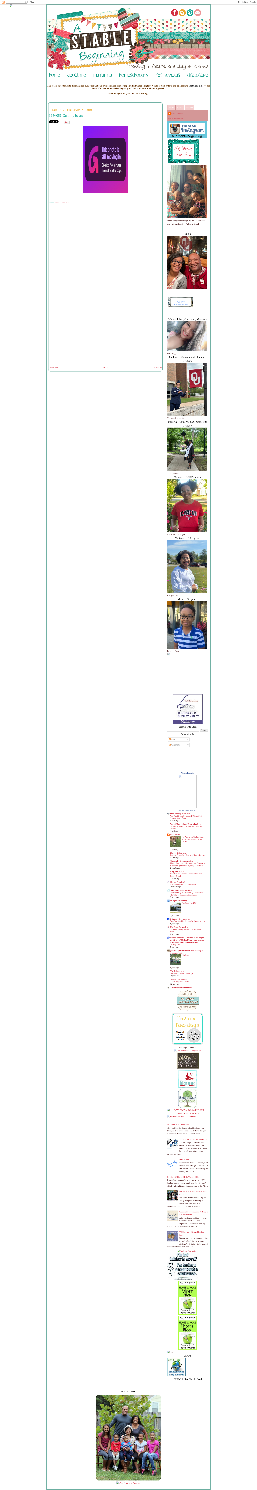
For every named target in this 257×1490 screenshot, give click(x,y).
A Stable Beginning (177, 113)
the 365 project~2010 (62, 202)
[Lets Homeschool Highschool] (187, 1050)
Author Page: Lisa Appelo (179, 982)
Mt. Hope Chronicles (179, 927)
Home (105, 367)
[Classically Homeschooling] (188, 1044)
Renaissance (175, 835)
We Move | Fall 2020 (189, 903)
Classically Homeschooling (181, 861)
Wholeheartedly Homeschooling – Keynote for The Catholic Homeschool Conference (186, 894)
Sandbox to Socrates (178, 979)
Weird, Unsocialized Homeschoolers (185, 824)
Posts (173, 739)
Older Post (157, 367)
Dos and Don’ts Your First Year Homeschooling (187, 855)
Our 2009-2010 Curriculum (178, 1125)
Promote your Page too (187, 810)
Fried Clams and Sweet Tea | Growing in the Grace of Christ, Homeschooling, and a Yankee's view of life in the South (187, 940)
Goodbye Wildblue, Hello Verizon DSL (183, 1177)
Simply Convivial (177, 882)
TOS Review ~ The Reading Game (193, 1139)
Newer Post (54, 367)
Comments (175, 745)
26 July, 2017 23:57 (177, 945)
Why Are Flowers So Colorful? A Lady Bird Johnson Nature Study (186, 817)
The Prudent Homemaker (181, 987)
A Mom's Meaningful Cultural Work (183, 884)
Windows (185, 955)
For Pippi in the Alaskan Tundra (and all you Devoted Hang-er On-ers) (193, 839)
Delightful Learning (178, 901)
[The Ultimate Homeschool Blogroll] (188, 1011)
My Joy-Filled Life (178, 853)
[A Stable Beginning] (188, 807)
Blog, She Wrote (177, 872)
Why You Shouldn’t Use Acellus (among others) (187, 921)
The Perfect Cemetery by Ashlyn (181, 973)
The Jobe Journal (177, 971)
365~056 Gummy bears (66, 115)
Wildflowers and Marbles (181, 890)
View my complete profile (175, 118)
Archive (189, 107)
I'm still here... (185, 1159)
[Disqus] (105, 249)
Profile (171, 107)
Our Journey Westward (180, 814)
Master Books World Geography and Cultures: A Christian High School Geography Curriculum (187, 864)
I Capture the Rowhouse (180, 919)
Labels (180, 107)
